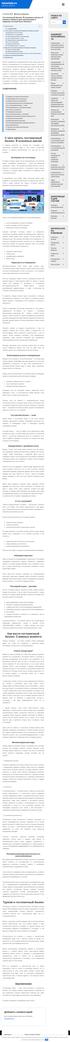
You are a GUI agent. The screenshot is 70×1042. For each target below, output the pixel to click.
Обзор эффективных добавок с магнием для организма (57, 183)
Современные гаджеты (55, 260)
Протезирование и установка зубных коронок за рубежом (57, 140)
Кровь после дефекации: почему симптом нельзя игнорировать (57, 56)
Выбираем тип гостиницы (15, 33)
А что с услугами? (13, 42)
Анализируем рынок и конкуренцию (18, 36)
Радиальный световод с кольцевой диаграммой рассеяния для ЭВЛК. (58, 122)
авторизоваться (9, 1019)
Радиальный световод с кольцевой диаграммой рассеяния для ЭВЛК (58, 132)
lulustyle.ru (9, 3)
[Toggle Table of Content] (39, 26)
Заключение (9, 57)
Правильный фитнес (55, 244)
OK (46, 1039)
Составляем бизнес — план (16, 38)
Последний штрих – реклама (16, 46)
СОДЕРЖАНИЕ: (12, 29)
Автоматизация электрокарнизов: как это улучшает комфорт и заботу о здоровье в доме (57, 66)
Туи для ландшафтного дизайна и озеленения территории (55, 157)
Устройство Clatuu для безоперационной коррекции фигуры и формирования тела (57, 102)
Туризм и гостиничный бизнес (14, 55)
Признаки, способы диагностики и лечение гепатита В (57, 93)
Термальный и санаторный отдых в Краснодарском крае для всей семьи (57, 46)
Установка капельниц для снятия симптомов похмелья (58, 167)
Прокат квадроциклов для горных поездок (56, 85)
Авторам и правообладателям (57, 206)
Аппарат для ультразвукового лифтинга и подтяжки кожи (57, 113)
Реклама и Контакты (54, 217)
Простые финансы (22, 14)
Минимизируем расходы (15, 51)
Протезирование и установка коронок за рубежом (58, 148)
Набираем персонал (14, 44)
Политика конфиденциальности (58, 212)
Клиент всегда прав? (14, 49)
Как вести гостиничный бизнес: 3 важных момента (20, 48)
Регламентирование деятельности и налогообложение (24, 53)
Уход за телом (55, 264)
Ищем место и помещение (15, 34)
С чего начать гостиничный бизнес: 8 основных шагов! (22, 31)
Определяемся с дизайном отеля (17, 40)
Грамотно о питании (54, 238)
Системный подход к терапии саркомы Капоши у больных (57, 77)
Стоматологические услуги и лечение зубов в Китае (57, 174)
